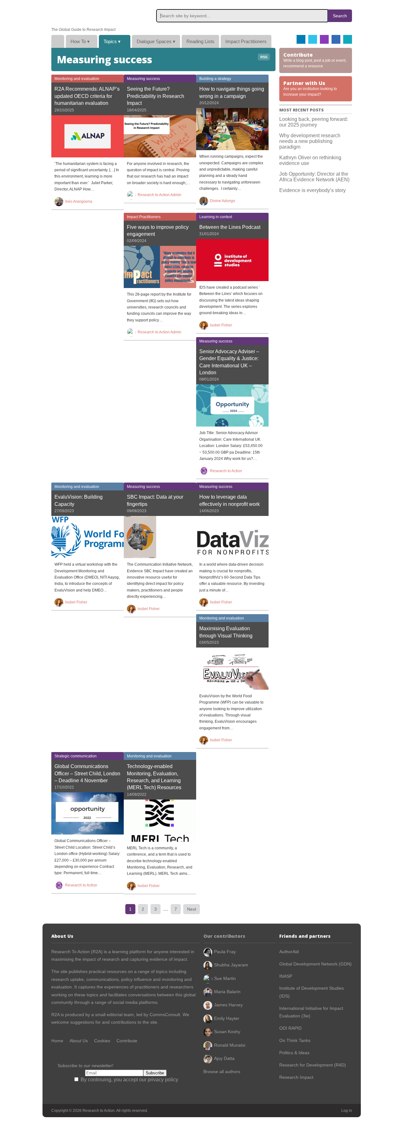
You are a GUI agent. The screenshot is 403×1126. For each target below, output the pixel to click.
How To (80, 41)
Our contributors (224, 936)
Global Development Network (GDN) (315, 963)
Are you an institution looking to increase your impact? (310, 88)
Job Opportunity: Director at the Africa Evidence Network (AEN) (314, 176)
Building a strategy (215, 78)
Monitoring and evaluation (76, 78)
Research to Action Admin (159, 195)
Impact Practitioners (246, 41)
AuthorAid (289, 951)
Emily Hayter (226, 1018)
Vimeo (347, 39)
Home (57, 41)
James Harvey (228, 1004)
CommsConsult (164, 1014)
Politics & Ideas (294, 1052)
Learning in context (215, 217)
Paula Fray (225, 951)
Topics (112, 41)
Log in (346, 1110)
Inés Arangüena (78, 201)
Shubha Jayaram (231, 964)
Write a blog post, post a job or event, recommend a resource (314, 59)
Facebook (301, 39)
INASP (285, 976)
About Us (79, 1040)
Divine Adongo (222, 201)
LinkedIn (336, 39)
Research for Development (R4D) (312, 1064)
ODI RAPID (290, 1028)
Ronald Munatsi (229, 1045)
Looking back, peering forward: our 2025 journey (313, 121)
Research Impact (296, 1077)
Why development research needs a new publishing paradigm (309, 141)
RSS (263, 57)
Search (340, 15)
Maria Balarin (227, 991)
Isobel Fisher (221, 325)
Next (191, 909)
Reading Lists (200, 41)
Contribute (126, 1040)
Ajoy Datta (224, 1058)
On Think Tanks (294, 1040)
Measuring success (143, 78)
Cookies (102, 1040)
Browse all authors (221, 1071)
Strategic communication (75, 756)
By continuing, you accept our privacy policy (128, 1079)
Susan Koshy (227, 1031)
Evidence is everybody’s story (312, 190)
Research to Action (81, 13)
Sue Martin (225, 978)
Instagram (324, 39)
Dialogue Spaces (156, 41)
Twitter (312, 39)
